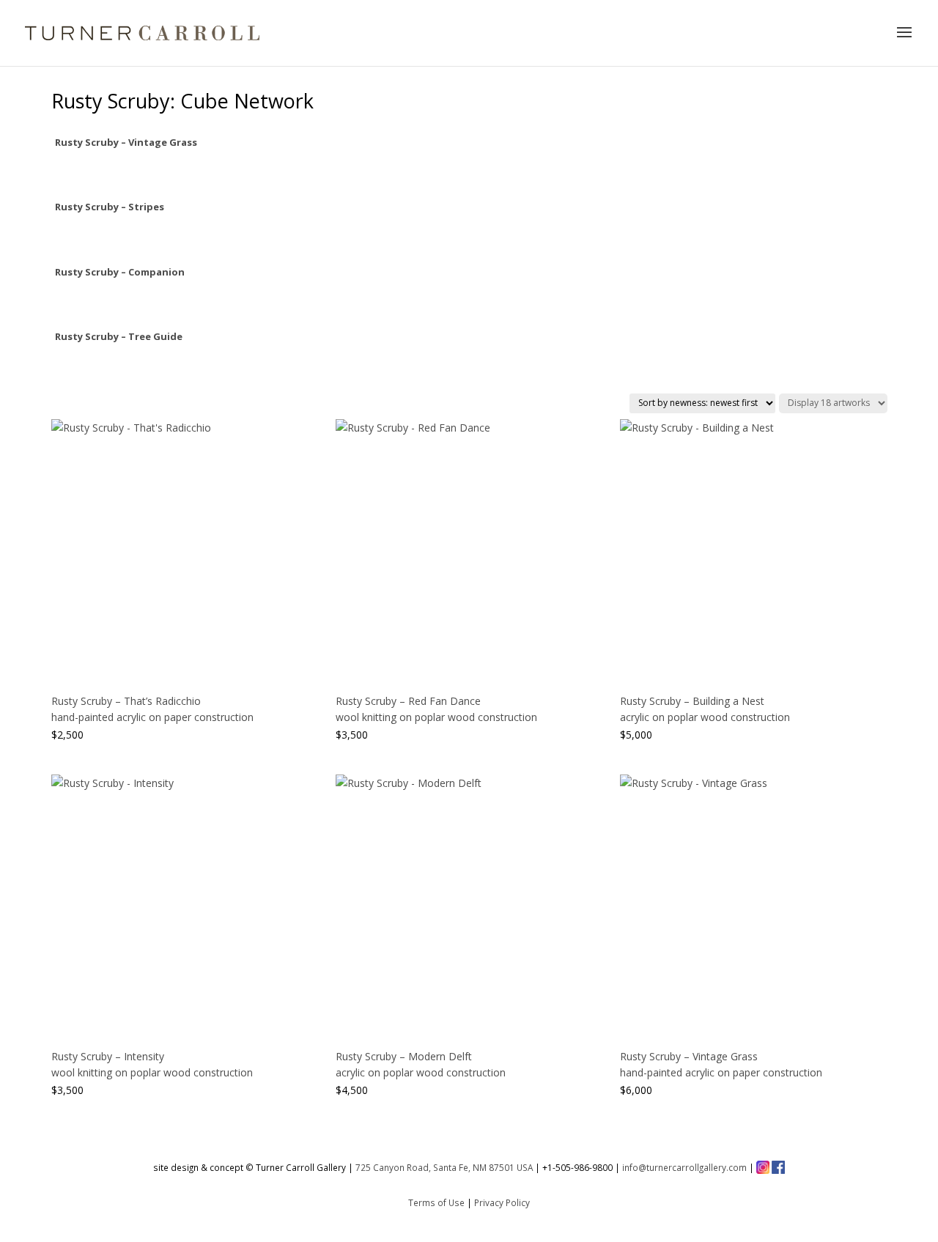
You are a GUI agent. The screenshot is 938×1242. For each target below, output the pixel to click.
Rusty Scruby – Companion (120, 271)
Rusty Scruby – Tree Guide (118, 336)
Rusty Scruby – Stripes (109, 206)
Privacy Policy (502, 1202)
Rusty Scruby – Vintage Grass (126, 142)
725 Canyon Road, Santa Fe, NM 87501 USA (444, 1167)
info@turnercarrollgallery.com (684, 1167)
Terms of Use (436, 1202)
